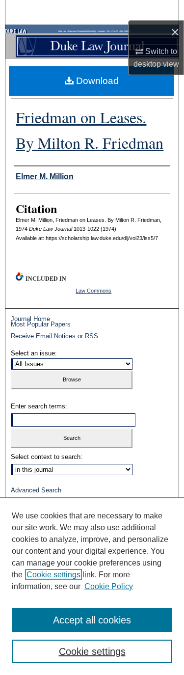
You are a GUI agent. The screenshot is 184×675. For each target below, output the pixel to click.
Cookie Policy (108, 586)
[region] (92, 586)
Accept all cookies (92, 620)
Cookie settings (53, 574)
